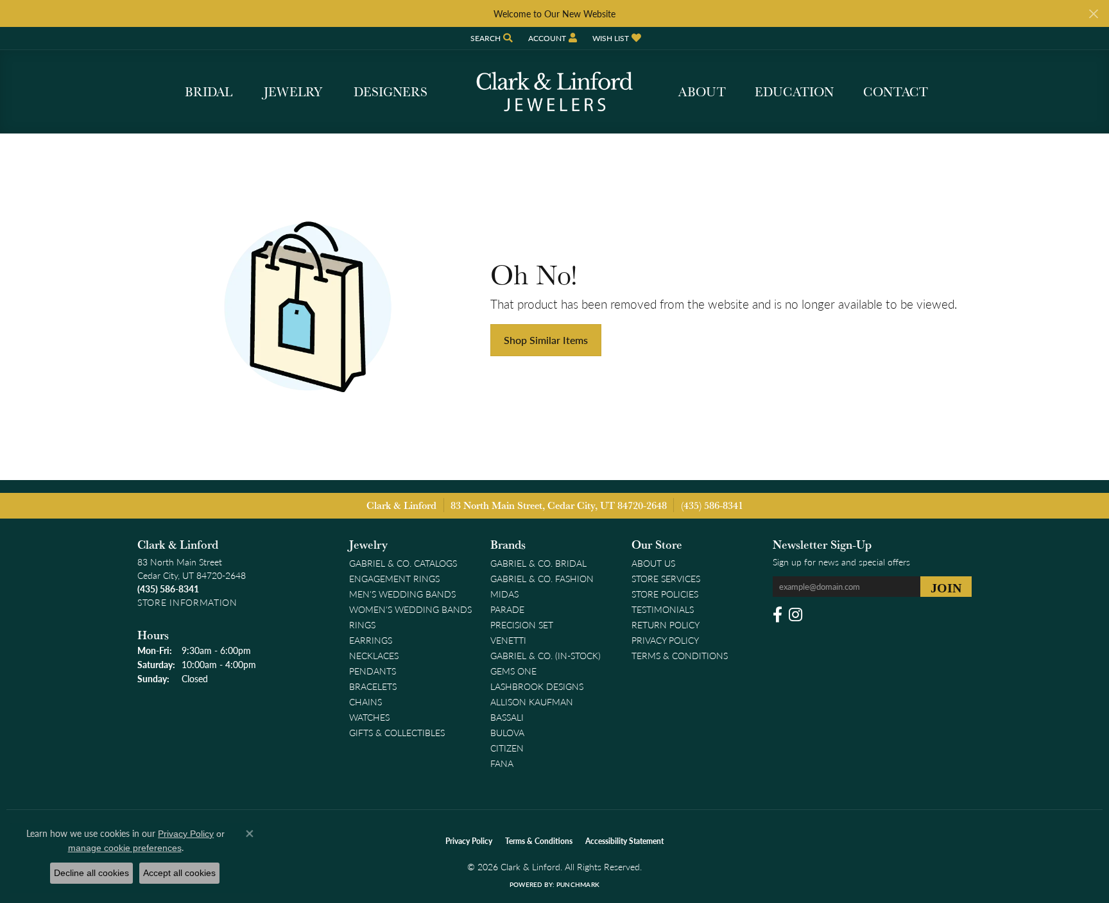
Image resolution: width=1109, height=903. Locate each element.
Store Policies (665, 593)
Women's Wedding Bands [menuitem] (410, 609)
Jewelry (293, 91)
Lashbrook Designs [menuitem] (536, 686)
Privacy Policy (665, 639)
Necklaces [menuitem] (374, 655)
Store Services (666, 578)
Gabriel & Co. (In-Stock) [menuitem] (545, 655)
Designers (390, 91)
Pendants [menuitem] (372, 670)
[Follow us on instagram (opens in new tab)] (795, 615)
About (702, 91)
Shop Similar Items (546, 339)
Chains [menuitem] (365, 701)
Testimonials (663, 609)
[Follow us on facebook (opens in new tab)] (777, 615)
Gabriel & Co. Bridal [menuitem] (538, 562)
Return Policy (666, 624)
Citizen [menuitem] (507, 747)
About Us (653, 562)
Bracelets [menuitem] (373, 686)
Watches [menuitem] (369, 716)
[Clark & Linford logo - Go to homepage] (554, 92)
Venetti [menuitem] (508, 639)
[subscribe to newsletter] (946, 586)
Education (794, 91)
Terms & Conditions (680, 655)
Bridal (208, 91)
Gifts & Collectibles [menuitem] (397, 732)
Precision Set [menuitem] (521, 624)
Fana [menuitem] (501, 763)
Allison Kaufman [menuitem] (531, 701)
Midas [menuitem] (504, 593)
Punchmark (577, 884)
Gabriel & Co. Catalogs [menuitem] (403, 562)
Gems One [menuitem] (513, 670)
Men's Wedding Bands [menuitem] (402, 593)
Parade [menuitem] (507, 609)
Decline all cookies (91, 873)
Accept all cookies (179, 873)
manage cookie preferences (125, 848)
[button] (490, 38)
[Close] (1093, 14)
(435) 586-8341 (712, 505)
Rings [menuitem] (362, 624)
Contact (895, 91)
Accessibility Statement (624, 841)
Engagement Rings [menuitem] (394, 578)
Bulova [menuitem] (507, 732)
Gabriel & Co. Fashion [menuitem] (542, 578)
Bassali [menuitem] (507, 716)
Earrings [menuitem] (370, 639)
